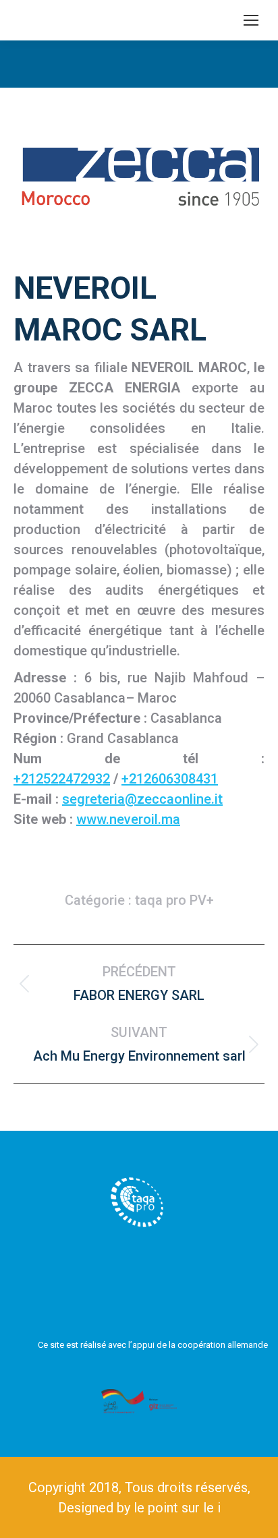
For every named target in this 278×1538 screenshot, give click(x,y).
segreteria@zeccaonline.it (142, 799)
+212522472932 (61, 779)
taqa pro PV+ (174, 900)
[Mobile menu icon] (251, 20)
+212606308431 (169, 779)
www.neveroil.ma (128, 819)
